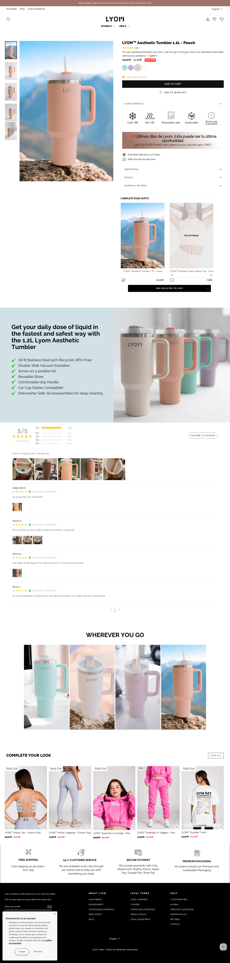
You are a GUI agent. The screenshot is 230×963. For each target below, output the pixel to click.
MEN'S (123, 26)
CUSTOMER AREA (178, 899)
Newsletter (11, 9)
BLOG (91, 919)
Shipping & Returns (136, 186)
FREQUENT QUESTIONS (182, 909)
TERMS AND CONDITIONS (143, 909)
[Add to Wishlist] (44, 827)
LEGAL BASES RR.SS (140, 919)
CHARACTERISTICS (134, 104)
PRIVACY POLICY (139, 914)
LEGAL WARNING (139, 899)
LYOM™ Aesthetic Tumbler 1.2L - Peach (143, 271)
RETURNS (175, 919)
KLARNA (174, 904)
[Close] (54, 913)
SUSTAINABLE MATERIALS (101, 909)
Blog (22, 9)
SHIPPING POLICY (178, 914)
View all (215, 755)
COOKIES (135, 904)
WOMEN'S (106, 26)
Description (131, 169)
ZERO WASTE (95, 914)
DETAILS (129, 177)
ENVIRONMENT (96, 904)
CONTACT (175, 924)
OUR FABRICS (95, 899)
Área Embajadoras (36, 9)
